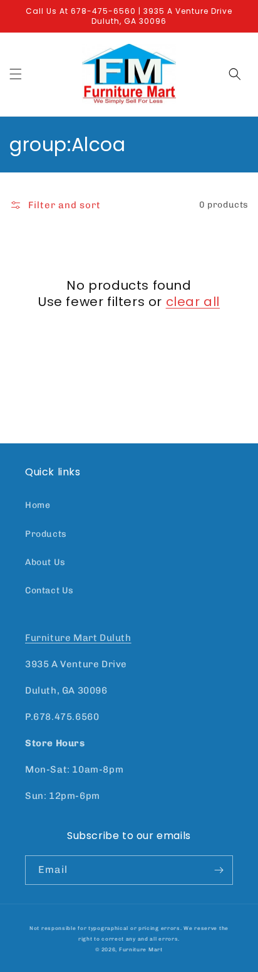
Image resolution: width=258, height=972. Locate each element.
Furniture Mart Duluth (78, 637)
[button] (15, 74)
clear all (193, 301)
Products (46, 534)
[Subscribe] (218, 870)
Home (37, 505)
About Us (45, 562)
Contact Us (49, 590)
